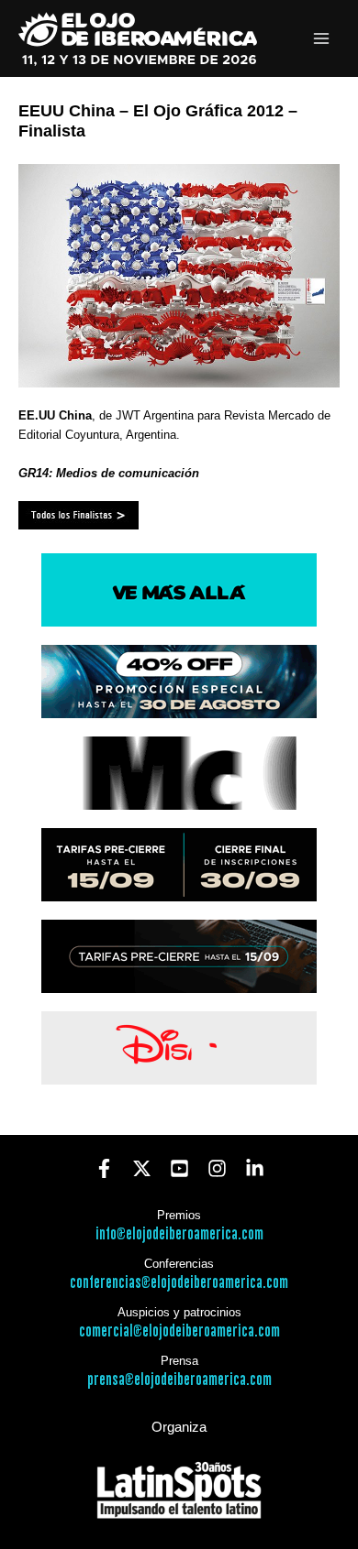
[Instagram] (217, 1168)
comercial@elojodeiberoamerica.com (179, 1331)
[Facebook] (104, 1168)
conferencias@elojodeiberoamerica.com (179, 1283)
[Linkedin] (254, 1168)
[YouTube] (179, 1168)
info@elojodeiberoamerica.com (179, 1234)
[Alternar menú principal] (322, 39)
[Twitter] (141, 1168)
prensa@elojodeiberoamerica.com (179, 1380)
